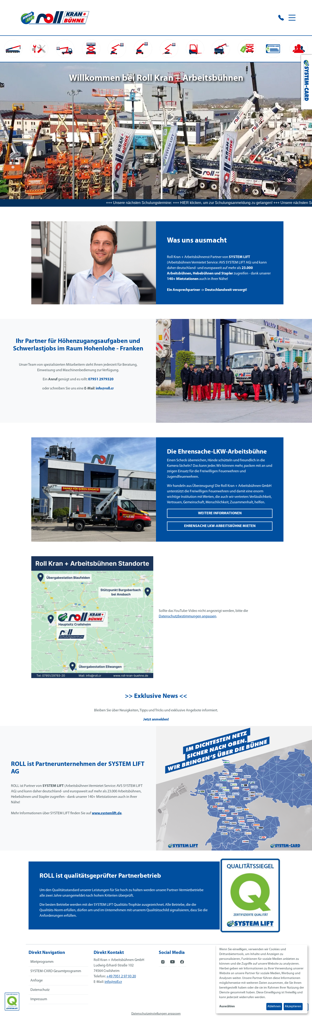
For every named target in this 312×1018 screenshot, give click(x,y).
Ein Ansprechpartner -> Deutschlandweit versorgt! (207, 290)
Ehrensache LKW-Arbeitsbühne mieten (220, 526)
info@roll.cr (105, 388)
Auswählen (227, 1006)
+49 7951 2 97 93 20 (121, 976)
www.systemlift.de (107, 813)
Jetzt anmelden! (156, 719)
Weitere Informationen (220, 513)
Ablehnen (274, 1006)
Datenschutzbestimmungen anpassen (187, 616)
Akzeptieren (293, 1006)
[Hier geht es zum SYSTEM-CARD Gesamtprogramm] (306, 82)
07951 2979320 (101, 379)
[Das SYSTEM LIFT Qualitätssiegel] (12, 1001)
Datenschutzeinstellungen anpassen (156, 1013)
